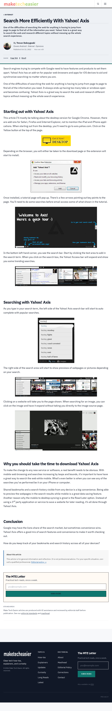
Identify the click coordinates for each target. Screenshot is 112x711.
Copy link (14, 58)
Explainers (43, 662)
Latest (40, 682)
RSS (92, 684)
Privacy (105, 697)
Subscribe (56, 594)
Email (24, 58)
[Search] (97, 4)
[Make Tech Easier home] (21, 4)
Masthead (62, 662)
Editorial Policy (65, 667)
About (60, 657)
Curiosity (42, 672)
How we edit (39, 49)
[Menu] (105, 4)
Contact (61, 677)
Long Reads (43, 677)
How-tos (42, 657)
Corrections (63, 672)
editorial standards (29, 613)
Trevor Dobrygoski (26, 42)
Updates (41, 667)
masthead (45, 613)
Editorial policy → (38, 562)
